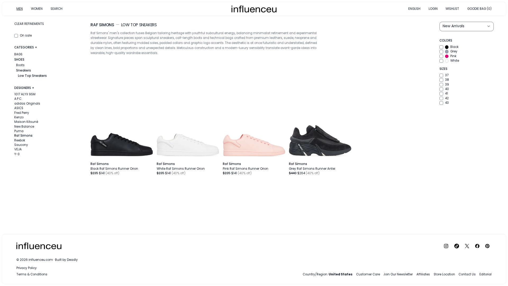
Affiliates (423, 274)
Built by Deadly (66, 260)
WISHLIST (452, 9)
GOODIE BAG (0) (479, 9)
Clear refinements (29, 24)
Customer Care (368, 274)
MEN (19, 9)
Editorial (485, 274)
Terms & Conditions (31, 274)
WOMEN (37, 9)
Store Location (444, 274)
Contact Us (467, 274)
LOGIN (433, 9)
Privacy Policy (26, 268)
